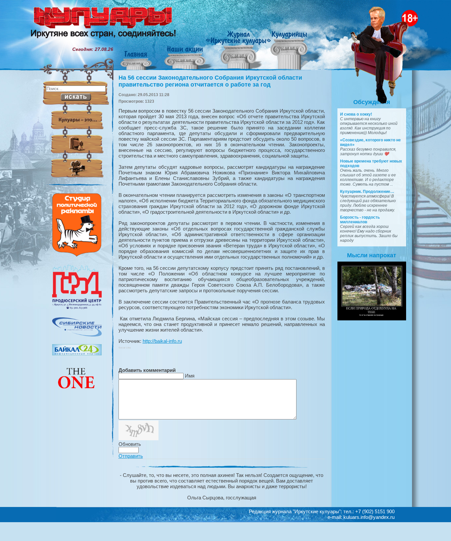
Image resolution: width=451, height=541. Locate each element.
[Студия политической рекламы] (77, 255)
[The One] (77, 393)
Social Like (125, 347)
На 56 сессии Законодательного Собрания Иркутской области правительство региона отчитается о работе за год (210, 81)
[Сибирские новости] (77, 335)
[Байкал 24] (77, 353)
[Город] (77, 308)
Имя (189, 376)
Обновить (130, 444)
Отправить (131, 456)
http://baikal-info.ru (162, 341)
